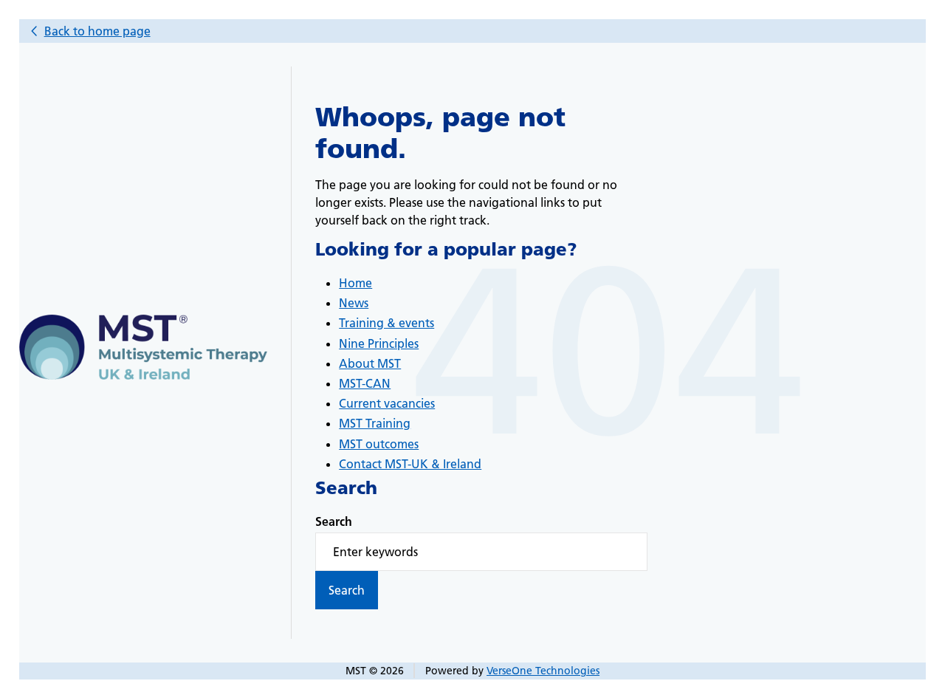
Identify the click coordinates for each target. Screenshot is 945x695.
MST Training (374, 423)
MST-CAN (365, 383)
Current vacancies (387, 403)
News (353, 302)
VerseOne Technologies (543, 670)
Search (333, 521)
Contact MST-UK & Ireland (410, 463)
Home (355, 282)
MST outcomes (379, 443)
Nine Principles (379, 343)
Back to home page (97, 31)
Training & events (386, 322)
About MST (370, 363)
